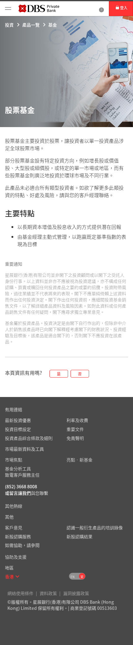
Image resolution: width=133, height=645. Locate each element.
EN (73, 576)
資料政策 (48, 593)
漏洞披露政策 (76, 593)
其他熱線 (13, 506)
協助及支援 (16, 557)
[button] (17, 576)
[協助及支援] (101, 8)
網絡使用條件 (20, 593)
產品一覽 (31, 25)
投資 (9, 25)
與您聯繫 (39, 493)
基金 (52, 25)
